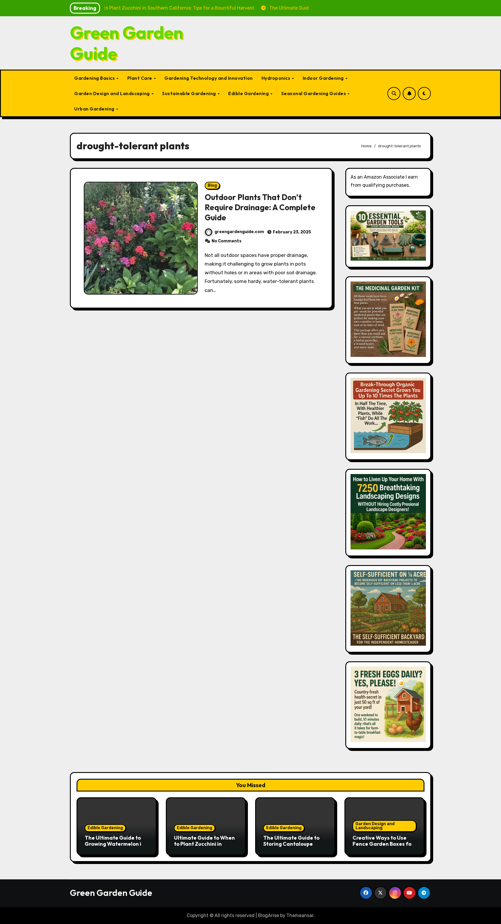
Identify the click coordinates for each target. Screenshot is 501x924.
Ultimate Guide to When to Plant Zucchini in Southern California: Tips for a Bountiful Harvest (206, 847)
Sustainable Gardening (189, 93)
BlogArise (268, 915)
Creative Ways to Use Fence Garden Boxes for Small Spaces (383, 844)
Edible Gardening (249, 93)
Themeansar (299, 915)
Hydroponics (276, 78)
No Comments (227, 241)
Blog (212, 185)
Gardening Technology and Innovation (208, 78)
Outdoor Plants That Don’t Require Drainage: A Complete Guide (260, 207)
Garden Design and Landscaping (112, 93)
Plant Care (140, 78)
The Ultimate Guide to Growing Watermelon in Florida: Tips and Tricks (114, 844)
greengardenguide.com (239, 231)
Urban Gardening (94, 109)
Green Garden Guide (126, 42)
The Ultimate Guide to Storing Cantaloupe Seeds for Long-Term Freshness (291, 847)
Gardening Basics (95, 78)
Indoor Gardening (324, 78)
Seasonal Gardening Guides (314, 93)
